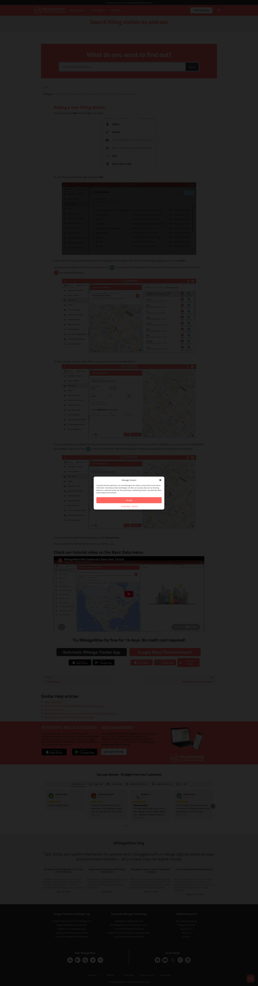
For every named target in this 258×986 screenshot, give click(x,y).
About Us (135, 506)
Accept (129, 500)
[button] (160, 480)
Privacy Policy (126, 506)
